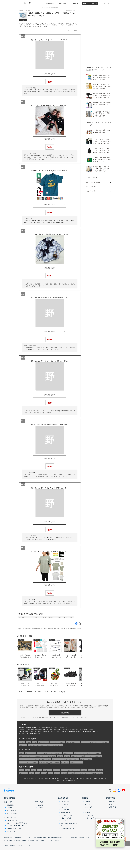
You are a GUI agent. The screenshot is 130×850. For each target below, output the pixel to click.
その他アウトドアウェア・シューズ (58, 617)
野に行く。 (22, 691)
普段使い (43, 745)
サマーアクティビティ (87, 742)
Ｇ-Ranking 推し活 (70, 780)
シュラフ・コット (68, 753)
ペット (49, 745)
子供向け (72, 773)
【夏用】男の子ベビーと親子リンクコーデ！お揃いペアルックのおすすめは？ (47, 691)
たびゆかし (102, 778)
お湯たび (47, 778)
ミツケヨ (95, 778)
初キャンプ (57, 770)
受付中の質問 (50, 3)
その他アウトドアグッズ (77, 762)
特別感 (100, 773)
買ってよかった (24, 773)
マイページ (105, 3)
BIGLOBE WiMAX (12, 813)
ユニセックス (80, 773)
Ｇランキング (27, 778)
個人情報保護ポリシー (55, 837)
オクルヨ (41, 778)
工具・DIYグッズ (44, 762)
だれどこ (34, 778)
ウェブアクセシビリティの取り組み (35, 837)
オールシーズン (48, 770)
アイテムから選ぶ (91, 186)
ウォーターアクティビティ (73, 742)
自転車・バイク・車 (44, 742)
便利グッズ (99, 770)
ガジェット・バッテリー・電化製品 (28, 762)
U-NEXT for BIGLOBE (14, 828)
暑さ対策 (57, 773)
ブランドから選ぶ (91, 191)
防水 (51, 773)
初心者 (32, 773)
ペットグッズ (65, 762)
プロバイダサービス (67, 810)
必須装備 (44, 773)
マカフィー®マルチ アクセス (69, 824)
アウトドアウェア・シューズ (39, 617)
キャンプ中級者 (66, 770)
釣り (35, 742)
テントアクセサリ (43, 753)
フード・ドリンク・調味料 (49, 756)
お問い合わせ (8, 837)
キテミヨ (66, 778)
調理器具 (38, 756)
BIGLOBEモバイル (12, 810)
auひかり (9, 808)
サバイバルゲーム (33, 745)
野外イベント (23, 745)
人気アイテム (62, 3)
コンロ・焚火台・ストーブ (26, 756)
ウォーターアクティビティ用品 (43, 759)
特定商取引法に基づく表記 (12, 840)
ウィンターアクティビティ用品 (94, 756)
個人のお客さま (9, 798)
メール (110, 804)
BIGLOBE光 (10, 805)
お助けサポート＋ (12, 820)
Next (80, 646)
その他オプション (12, 831)
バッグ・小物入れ (74, 759)
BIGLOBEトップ (56, 840)
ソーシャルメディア (91, 818)
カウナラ (88, 778)
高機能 (94, 773)
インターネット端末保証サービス (17, 823)
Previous (18, 646)
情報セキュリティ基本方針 (30, 840)
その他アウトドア (24, 617)
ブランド (87, 804)
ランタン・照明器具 (95, 753)
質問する (85, 3)
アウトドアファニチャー (55, 753)
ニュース (87, 810)
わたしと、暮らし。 (56, 778)
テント (21, 753)
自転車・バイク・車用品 (78, 756)
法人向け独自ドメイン (67, 828)
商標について (45, 840)
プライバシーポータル (70, 837)
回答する (94, 3)
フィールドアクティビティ (58, 742)
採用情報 (87, 812)
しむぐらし (41, 808)
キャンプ (22, 742)
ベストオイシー (74, 778)
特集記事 (75, 3)
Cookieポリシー (84, 837)
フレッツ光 (64, 807)
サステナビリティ (90, 807)
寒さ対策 (65, 773)
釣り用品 (67, 756)
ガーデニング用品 (55, 762)
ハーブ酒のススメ (59, 781)
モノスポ (82, 778)
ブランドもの (76, 770)
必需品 (38, 773)
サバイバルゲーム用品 (86, 759)
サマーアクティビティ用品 (26, 759)
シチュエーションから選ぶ (94, 182)
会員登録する (65, 713)
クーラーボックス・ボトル (81, 753)
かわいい (88, 773)
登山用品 (60, 756)
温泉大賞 (40, 805)
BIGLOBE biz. (65, 801)
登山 (29, 742)
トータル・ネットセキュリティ (16, 826)
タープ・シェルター (31, 753)
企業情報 (85, 798)
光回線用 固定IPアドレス (68, 812)
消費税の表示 (18, 837)
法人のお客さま (63, 798)
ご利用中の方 (110, 798)
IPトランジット (65, 821)
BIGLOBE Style (89, 815)
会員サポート (112, 807)
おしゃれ (84, 770)
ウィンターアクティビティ (102, 742)
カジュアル (91, 770)
